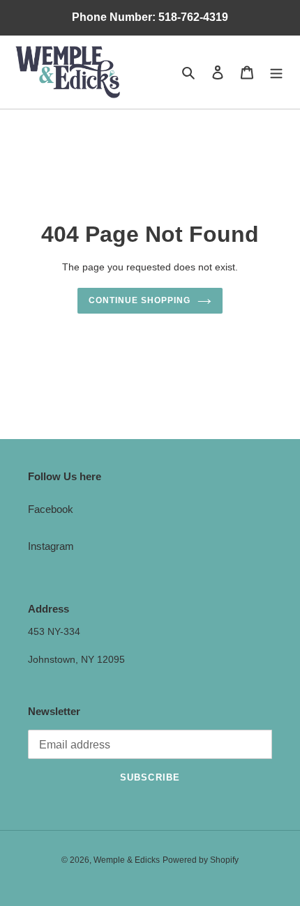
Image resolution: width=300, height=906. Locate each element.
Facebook (50, 509)
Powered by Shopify (201, 860)
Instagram (51, 546)
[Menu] (276, 72)
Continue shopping (139, 300)
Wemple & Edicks (126, 860)
